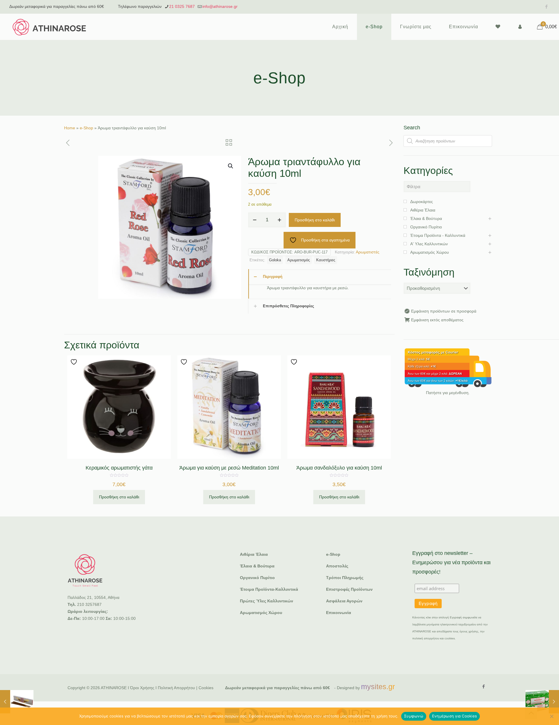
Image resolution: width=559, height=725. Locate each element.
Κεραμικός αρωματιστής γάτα (119, 468)
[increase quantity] (279, 220)
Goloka (275, 260)
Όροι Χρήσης (142, 687)
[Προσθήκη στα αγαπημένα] (74, 362)
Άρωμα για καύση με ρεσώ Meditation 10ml (229, 468)
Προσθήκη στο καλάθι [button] (119, 497)
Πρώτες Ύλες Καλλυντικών (266, 601)
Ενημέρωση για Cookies (454, 716)
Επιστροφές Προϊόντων (349, 589)
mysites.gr (378, 686)
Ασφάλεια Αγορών (344, 601)
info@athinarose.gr (220, 6)
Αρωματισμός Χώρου (261, 612)
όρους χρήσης (468, 631)
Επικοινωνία (338, 612)
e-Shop (86, 128)
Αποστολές (337, 566)
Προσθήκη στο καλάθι (315, 220)
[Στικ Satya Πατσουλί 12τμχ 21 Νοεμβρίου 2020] (542, 701)
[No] (552, 716)
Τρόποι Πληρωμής (344, 577)
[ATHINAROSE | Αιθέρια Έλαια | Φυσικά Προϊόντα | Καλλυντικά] (49, 27)
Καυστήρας (325, 260)
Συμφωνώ (413, 716)
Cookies (206, 687)
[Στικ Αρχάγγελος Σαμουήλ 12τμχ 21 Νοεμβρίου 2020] (16, 701)
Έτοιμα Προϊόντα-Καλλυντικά (269, 589)
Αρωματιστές (367, 252)
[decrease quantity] (255, 220)
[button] (231, 166)
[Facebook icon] (546, 6)
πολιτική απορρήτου (425, 638)
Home (69, 128)
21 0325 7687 (182, 6)
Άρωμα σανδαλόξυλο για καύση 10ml (339, 468)
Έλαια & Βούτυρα (257, 566)
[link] (448, 367)
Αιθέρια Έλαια (254, 554)
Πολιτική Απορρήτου (176, 687)
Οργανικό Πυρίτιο (257, 577)
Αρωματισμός (298, 260)
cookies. (450, 638)
